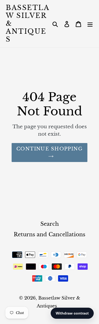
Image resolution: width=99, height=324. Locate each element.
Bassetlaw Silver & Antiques (27, 23)
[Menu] (90, 23)
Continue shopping (49, 149)
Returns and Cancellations (49, 234)
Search (49, 224)
